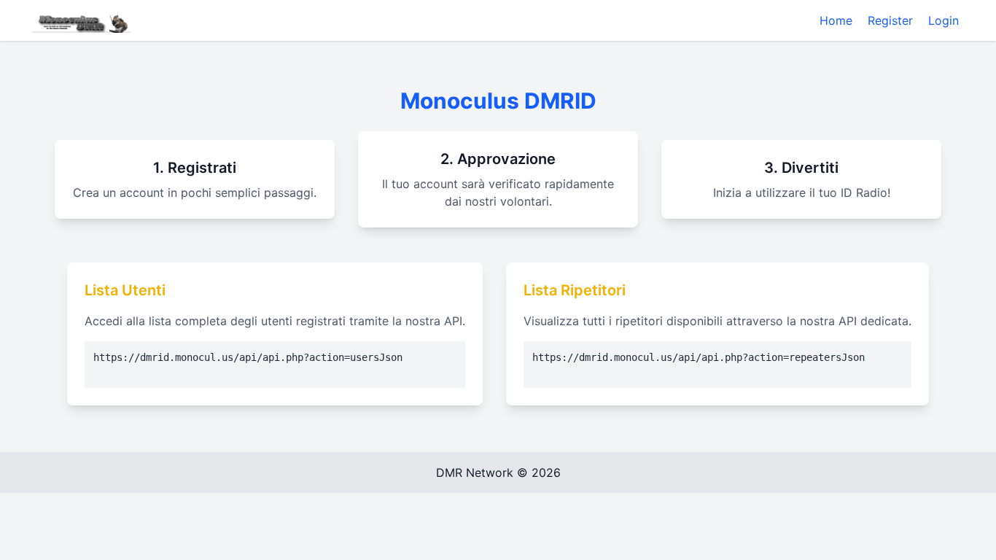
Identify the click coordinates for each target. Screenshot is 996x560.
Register (890, 20)
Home (836, 20)
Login (943, 20)
